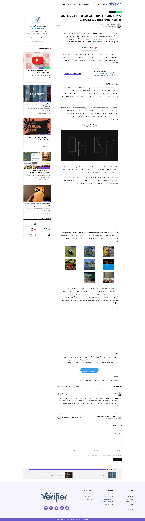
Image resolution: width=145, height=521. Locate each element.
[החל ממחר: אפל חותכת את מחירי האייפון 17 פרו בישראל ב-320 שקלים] (37, 193)
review (102, 380)
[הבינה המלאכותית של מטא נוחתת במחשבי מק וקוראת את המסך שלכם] (37, 160)
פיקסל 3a (90, 380)
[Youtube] (30, 229)
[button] (32, 4)
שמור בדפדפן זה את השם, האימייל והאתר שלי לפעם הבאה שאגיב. (104, 455)
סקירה (95, 380)
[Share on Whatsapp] (69, 386)
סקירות (114, 11)
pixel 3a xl (107, 380)
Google (95, 33)
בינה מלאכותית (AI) (41, 101)
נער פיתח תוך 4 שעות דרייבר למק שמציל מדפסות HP (39, 138)
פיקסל (110, 11)
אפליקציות (41, 67)
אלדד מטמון (47, 79)
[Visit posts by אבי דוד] (119, 25)
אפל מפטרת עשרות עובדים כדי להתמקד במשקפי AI (37, 105)
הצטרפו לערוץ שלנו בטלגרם (88, 371)
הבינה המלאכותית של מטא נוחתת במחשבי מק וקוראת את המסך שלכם (38, 171)
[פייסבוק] (62, 394)
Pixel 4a (80, 57)
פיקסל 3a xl (86, 380)
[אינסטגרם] (58, 394)
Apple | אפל (47, 101)
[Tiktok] (44, 235)
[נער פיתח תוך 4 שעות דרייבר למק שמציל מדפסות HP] (37, 126)
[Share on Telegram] (66, 386)
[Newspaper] (46, 508)
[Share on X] (73, 386)
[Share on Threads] (62, 386)
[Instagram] (44, 229)
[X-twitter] (62, 508)
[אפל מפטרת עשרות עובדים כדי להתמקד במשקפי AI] (37, 93)
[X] (60, 394)
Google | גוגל (118, 11)
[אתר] (64, 394)
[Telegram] (30, 235)
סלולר (43, 201)
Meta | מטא (47, 167)
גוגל (98, 380)
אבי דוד (112, 24)
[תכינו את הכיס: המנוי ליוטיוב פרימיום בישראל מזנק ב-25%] (37, 60)
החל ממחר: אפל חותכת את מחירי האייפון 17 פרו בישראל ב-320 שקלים (37, 205)
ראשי (81, 380)
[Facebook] (44, 223)
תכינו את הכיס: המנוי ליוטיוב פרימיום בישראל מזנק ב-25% (39, 72)
